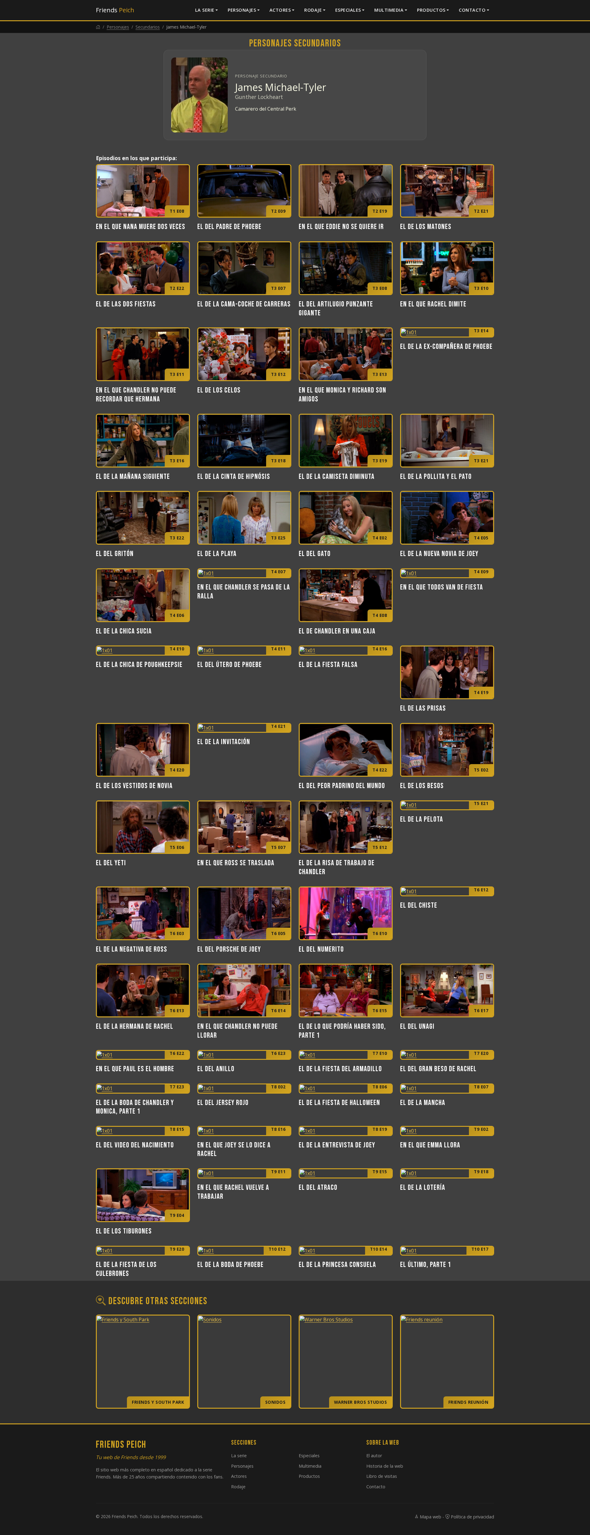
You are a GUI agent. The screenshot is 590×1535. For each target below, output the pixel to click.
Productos (431, 10)
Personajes (242, 10)
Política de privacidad (472, 1517)
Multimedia (388, 10)
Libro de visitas (381, 1476)
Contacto (472, 10)
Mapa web (430, 1517)
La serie (204, 10)
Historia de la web (384, 1466)
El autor (374, 1455)
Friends (115, 10)
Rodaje (313, 10)
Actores (280, 10)
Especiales (348, 10)
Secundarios (148, 27)
